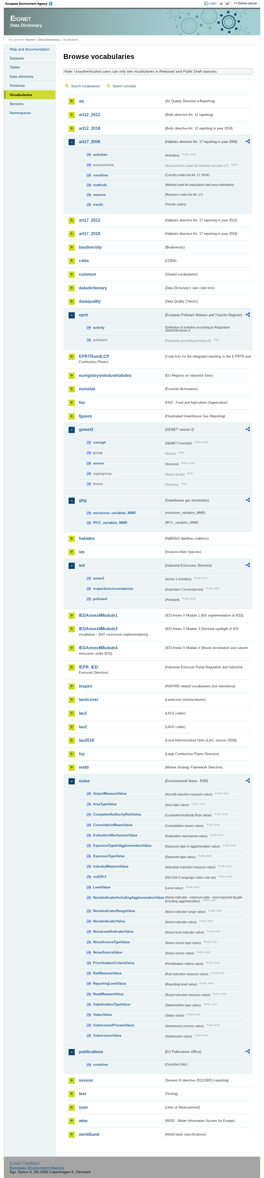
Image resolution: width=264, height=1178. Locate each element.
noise (84, 781)
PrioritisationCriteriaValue (113, 963)
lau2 (83, 727)
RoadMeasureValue (108, 994)
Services (16, 104)
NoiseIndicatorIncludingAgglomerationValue (128, 897)
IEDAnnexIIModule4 (98, 648)
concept (99, 442)
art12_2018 (89, 128)
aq (81, 101)
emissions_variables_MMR (114, 513)
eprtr (83, 315)
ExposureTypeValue (109, 856)
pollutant (100, 599)
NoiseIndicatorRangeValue (114, 911)
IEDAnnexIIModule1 (98, 615)
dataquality (90, 301)
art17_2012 (89, 220)
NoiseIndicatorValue (109, 921)
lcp (82, 754)
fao (82, 402)
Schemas (17, 85)
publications (91, 1052)
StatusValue (102, 1015)
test (82, 1094)
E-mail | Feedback (24, 1163)
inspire (85, 686)
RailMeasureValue (107, 973)
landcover (88, 699)
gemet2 (86, 429)
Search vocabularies (85, 86)
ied (82, 565)
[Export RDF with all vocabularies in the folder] (248, 142)
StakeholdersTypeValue (111, 1004)
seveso (86, 1080)
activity (98, 328)
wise (83, 1121)
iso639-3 (99, 877)
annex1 (98, 578)
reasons (99, 195)
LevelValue (101, 887)
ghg (83, 500)
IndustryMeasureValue (110, 866)
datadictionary (93, 288)
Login (213, 3)
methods (100, 185)
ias (82, 552)
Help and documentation (30, 49)
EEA (30, 3)
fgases (85, 416)
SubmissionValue (107, 1035)
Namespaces (20, 113)
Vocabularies (21, 95)
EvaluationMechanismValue (115, 835)
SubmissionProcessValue (113, 1025)
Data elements (21, 76)
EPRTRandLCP (94, 356)
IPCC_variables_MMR (110, 523)
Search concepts (124, 86)
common (87, 274)
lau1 (83, 713)
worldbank (89, 1134)
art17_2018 (89, 233)
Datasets (17, 58)
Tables (15, 67)
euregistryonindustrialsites (105, 375)
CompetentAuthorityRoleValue (117, 814)
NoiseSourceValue (107, 952)
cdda (84, 260)
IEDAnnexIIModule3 (98, 629)
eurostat (87, 389)
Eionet (30, 39)
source (98, 463)
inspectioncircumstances (113, 589)
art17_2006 (89, 142)
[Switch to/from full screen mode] (229, 3)
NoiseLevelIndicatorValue (113, 931)
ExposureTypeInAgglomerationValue (122, 845)
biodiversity (90, 247)
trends (98, 204)
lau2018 (86, 740)
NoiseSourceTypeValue (111, 942)
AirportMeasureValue (109, 793)
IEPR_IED (88, 667)
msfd (84, 767)
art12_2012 (89, 114)
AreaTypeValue (105, 804)
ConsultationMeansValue (113, 825)
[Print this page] (222, 3)
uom (83, 1107)
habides (87, 538)
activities (100, 155)
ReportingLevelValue (109, 983)
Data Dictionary (48, 39)
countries (100, 175)
